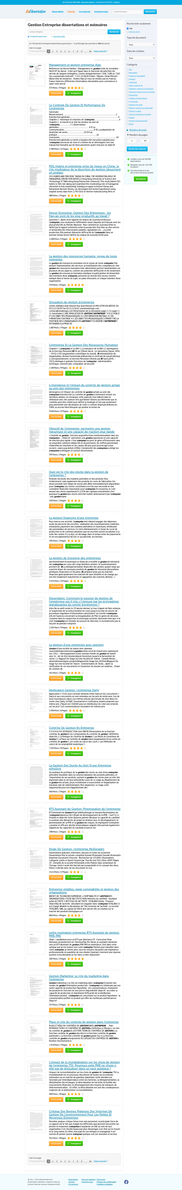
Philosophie (133, 95)
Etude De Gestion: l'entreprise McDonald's (76, 849)
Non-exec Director (87, 2)
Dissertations (57, 11)
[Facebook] (126, 1183)
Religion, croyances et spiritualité (141, 108)
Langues (132, 79)
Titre (130, 28)
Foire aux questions (88, 1179)
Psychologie (133, 101)
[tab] (141, 130)
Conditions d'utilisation (105, 1184)
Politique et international (138, 98)
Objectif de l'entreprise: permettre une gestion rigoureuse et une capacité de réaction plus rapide (82, 430)
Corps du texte (134, 32)
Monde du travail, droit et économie (142, 92)
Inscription (141, 179)
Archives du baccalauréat (138, 121)
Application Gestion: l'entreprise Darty (74, 690)
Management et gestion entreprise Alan (75, 65)
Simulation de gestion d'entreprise (71, 302)
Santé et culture (135, 111)
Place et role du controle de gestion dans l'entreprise (84, 1022)
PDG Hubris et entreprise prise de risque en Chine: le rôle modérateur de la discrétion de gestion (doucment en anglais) (85, 169)
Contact (117, 2)
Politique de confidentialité (106, 1182)
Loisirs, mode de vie (136, 85)
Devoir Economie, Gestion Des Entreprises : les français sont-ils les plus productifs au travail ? (80, 214)
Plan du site (101, 1179)
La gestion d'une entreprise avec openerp (76, 644)
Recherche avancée (137, 149)
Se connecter (84, 11)
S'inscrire (71, 11)
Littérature (133, 82)
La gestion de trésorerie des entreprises (75, 558)
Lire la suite (56, 93)
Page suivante (100, 51)
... (85, 51)
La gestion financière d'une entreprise (73, 517)
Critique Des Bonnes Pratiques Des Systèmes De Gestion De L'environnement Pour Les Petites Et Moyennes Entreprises (80, 1114)
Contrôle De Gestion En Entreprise (71, 727)
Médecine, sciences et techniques (141, 89)
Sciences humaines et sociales (140, 114)
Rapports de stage (135, 105)
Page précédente (38, 51)
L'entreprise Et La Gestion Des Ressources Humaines (83, 345)
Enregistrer (76, 93)
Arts (130, 69)
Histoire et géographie (137, 76)
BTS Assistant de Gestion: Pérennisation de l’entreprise (85, 808)
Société (131, 117)
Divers (131, 124)
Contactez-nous (101, 11)
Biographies (133, 73)
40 (90, 51)
